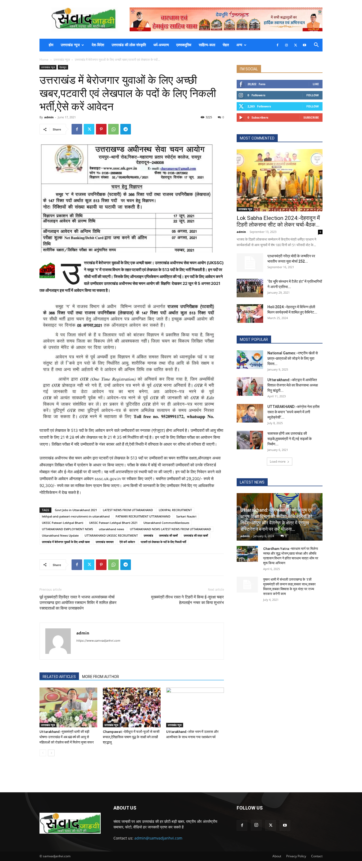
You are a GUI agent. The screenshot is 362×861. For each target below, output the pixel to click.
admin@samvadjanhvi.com (158, 838)
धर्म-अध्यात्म (161, 45)
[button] (316, 45)
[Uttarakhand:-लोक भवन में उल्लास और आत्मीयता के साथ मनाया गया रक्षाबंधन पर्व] (195, 707)
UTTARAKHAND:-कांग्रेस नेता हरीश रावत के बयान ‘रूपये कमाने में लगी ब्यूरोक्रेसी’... (293, 412)
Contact (317, 856)
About (276, 856)
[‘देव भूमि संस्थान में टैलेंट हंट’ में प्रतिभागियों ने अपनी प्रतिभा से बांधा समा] (250, 288)
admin (49, 117)
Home (43, 59)
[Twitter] (295, 45)
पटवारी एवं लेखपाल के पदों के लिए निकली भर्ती (163, 542)
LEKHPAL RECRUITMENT (175, 510)
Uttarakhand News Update (60, 535)
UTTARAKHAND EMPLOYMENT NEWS (67, 529)
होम (51, 45)
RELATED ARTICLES (59, 677)
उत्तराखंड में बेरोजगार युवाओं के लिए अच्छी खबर (66, 542)
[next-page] (51, 753)
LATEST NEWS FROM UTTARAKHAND (128, 510)
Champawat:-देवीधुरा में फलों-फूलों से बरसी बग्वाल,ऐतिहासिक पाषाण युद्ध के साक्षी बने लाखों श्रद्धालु (131, 737)
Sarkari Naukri (186, 516)
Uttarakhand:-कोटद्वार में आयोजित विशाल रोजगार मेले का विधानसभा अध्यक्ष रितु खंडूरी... (292, 385)
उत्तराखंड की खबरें (168, 535)
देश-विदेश (98, 45)
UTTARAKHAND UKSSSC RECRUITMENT (111, 535)
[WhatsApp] (113, 129)
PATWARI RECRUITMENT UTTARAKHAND (143, 516)
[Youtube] (304, 45)
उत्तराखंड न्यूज (70, 45)
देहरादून (63, 67)
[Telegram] (125, 129)
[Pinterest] (101, 129)
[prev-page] (42, 753)
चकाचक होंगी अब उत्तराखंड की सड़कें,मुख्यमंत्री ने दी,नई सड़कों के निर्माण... (289, 438)
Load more (278, 461)
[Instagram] (286, 45)
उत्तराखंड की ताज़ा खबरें (196, 535)
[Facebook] (277, 45)
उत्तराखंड (148, 535)
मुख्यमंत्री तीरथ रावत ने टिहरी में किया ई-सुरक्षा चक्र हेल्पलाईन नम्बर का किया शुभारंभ (187, 600)
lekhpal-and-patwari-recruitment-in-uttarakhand (76, 516)
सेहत (226, 45)
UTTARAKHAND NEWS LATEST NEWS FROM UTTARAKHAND (170, 529)
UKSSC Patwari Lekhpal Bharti (62, 523)
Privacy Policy (296, 856)
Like (316, 84)
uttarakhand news (111, 529)
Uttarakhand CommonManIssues (166, 523)
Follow (312, 95)
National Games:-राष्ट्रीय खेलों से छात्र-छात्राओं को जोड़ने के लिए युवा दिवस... (292, 358)
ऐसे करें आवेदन (127, 542)
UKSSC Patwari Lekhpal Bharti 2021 (113, 523)
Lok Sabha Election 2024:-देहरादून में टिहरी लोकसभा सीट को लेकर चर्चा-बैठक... (278, 221)
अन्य (239, 45)
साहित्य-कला (207, 45)
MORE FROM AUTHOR (100, 677)
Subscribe (311, 117)
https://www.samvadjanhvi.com (98, 640)
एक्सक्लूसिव (183, 45)
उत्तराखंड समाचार (105, 542)
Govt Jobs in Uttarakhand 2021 (76, 510)
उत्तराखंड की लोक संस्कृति (129, 45)
